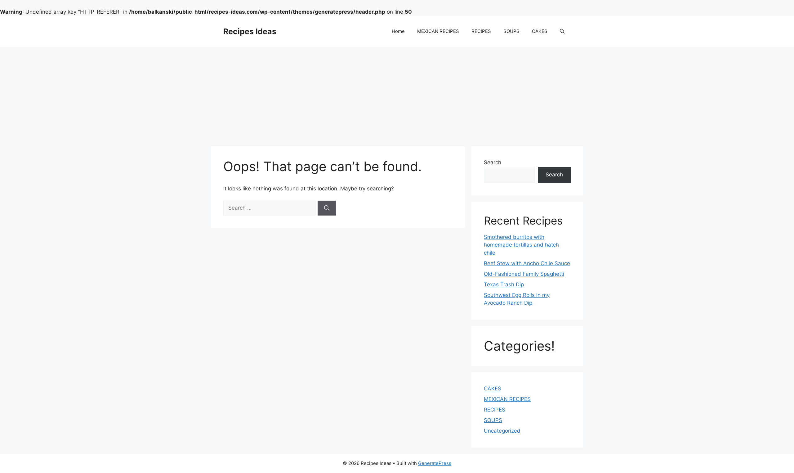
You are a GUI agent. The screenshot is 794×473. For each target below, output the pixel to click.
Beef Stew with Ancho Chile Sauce (527, 263)
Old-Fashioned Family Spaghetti (524, 274)
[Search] (327, 208)
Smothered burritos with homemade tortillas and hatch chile (521, 245)
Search (492, 162)
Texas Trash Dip (504, 284)
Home (398, 31)
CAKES (539, 31)
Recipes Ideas (249, 31)
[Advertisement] (397, 93)
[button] (562, 31)
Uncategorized (502, 431)
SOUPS (511, 31)
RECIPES (481, 31)
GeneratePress (434, 463)
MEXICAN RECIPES (438, 31)
